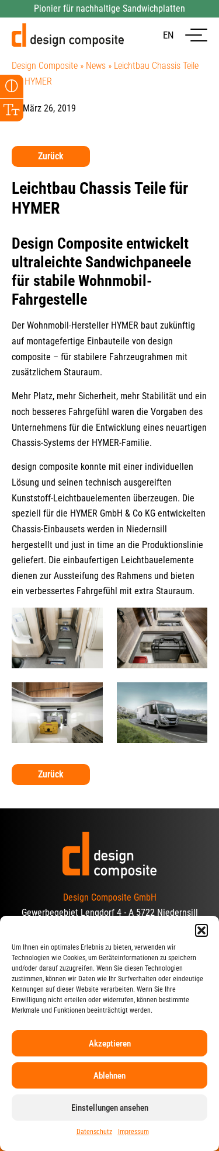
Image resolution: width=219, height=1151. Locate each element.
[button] (201, 930)
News (96, 65)
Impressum (133, 1132)
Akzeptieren (110, 1043)
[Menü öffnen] (196, 35)
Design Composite (45, 65)
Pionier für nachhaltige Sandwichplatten (109, 8)
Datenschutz (94, 1132)
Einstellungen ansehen (109, 1108)
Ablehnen (109, 1075)
